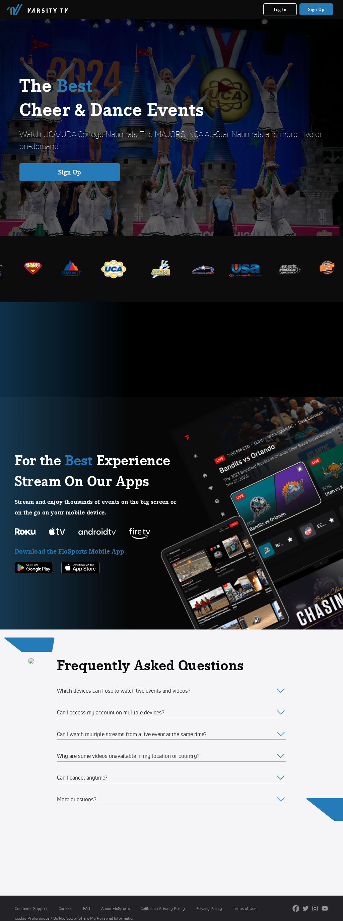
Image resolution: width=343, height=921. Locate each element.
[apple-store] (80, 584)
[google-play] (34, 584)
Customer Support (31, 908)
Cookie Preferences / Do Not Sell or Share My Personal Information (75, 918)
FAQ (86, 908)
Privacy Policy (209, 908)
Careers (66, 908)
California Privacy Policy (163, 908)
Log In (280, 9)
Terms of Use (244, 908)
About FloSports (115, 908)
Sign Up (316, 9)
